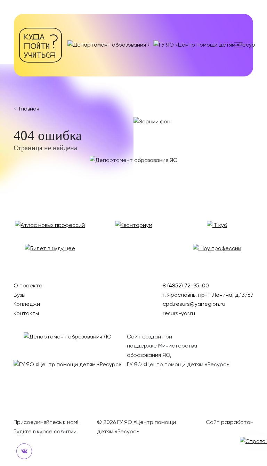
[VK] (24, 451)
